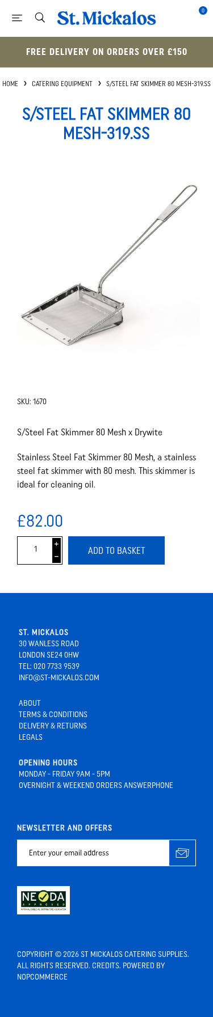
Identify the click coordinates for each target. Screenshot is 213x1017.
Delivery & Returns (53, 726)
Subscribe (182, 853)
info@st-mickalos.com (59, 678)
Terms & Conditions (53, 714)
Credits (105, 966)
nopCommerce (42, 977)
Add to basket (116, 550)
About (30, 703)
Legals (31, 737)
